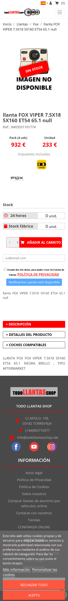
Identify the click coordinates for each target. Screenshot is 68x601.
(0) (62, 3)
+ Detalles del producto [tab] (29, 334)
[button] (44, 3)
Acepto (34, 595)
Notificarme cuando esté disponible (34, 282)
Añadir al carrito (44, 242)
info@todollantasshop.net (37, 437)
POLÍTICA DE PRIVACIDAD (38, 274)
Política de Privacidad (34, 479)
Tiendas (34, 520)
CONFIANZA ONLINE (34, 527)
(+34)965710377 (37, 430)
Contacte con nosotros (34, 513)
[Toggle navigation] (59, 12)
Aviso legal (34, 472)
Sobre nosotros (34, 494)
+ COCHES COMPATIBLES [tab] (26, 345)
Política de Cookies (34, 486)
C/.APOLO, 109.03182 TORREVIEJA (37, 421)
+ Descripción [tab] (18, 324)
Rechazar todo (34, 584)
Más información (17, 569)
